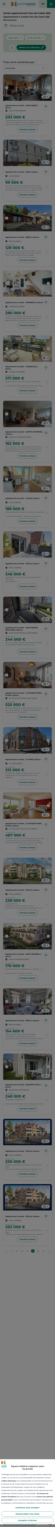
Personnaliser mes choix (27, 1514)
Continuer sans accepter (27, 1507)
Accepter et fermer (27, 1520)
